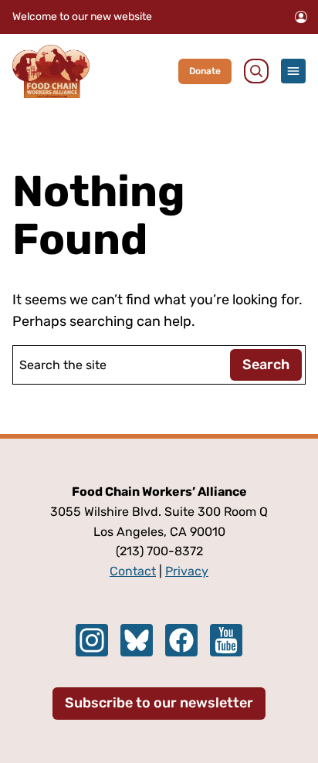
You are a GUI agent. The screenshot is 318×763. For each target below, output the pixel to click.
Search (265, 364)
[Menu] (293, 71)
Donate (205, 71)
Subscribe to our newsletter (159, 702)
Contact (133, 571)
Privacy (186, 571)
